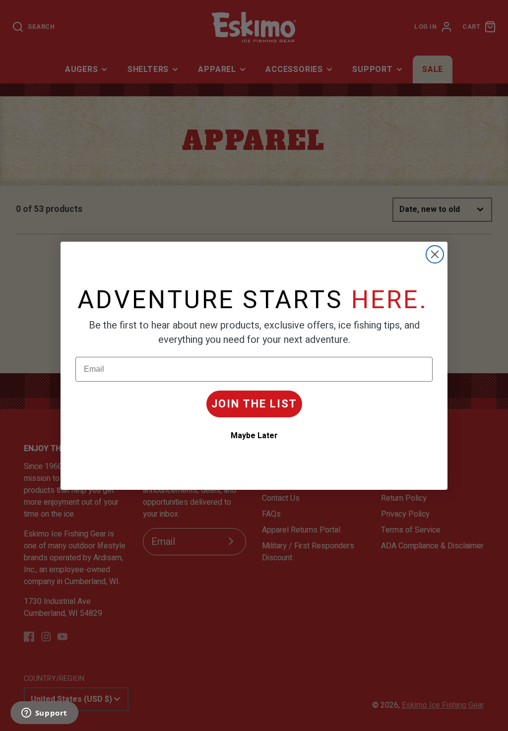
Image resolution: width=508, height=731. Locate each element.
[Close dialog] (435, 254)
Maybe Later (254, 436)
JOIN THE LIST (254, 404)
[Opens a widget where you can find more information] (44, 713)
